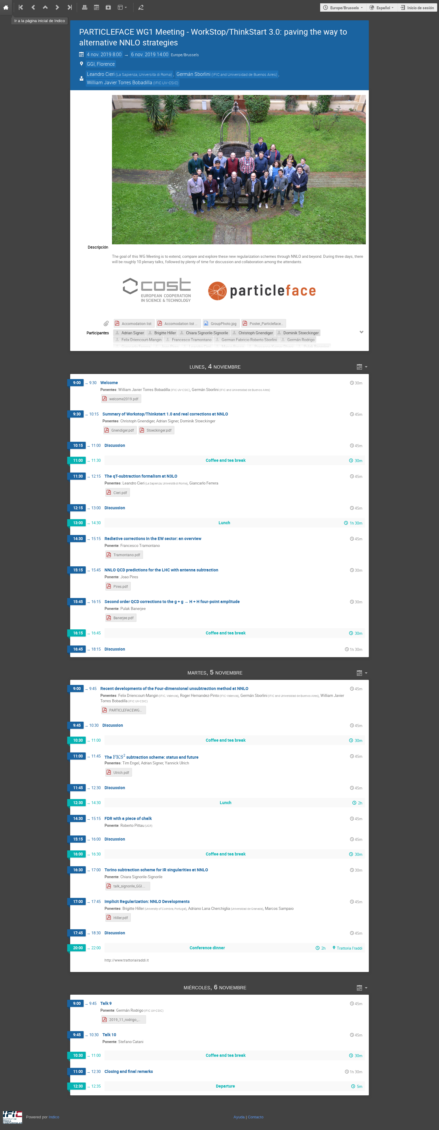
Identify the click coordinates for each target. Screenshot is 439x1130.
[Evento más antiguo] (33, 7)
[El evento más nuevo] (69, 7)
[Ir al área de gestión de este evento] (141, 7)
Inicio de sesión (420, 7)
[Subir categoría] (45, 7)
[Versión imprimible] (84, 7)
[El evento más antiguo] (21, 7)
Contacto (255, 1117)
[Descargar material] (108, 7)
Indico (54, 1117)
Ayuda (239, 1117)
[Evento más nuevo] (57, 7)
